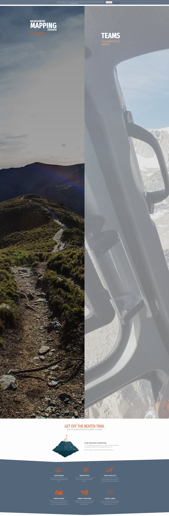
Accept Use (109, 2)
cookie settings (74, 3)
